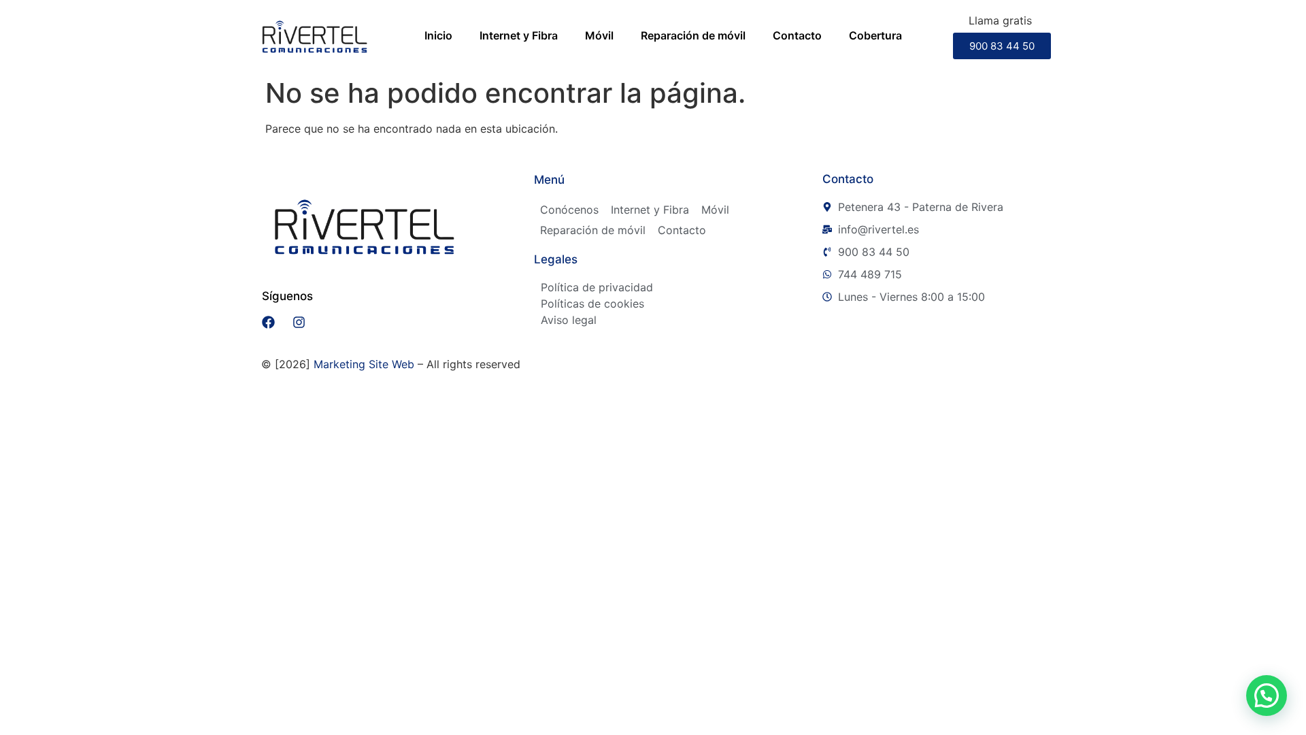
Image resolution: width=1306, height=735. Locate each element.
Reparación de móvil (693, 35)
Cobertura (875, 35)
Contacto (797, 35)
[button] (1266, 695)
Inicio (438, 35)
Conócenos (569, 209)
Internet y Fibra (519, 35)
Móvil (599, 35)
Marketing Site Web (364, 364)
